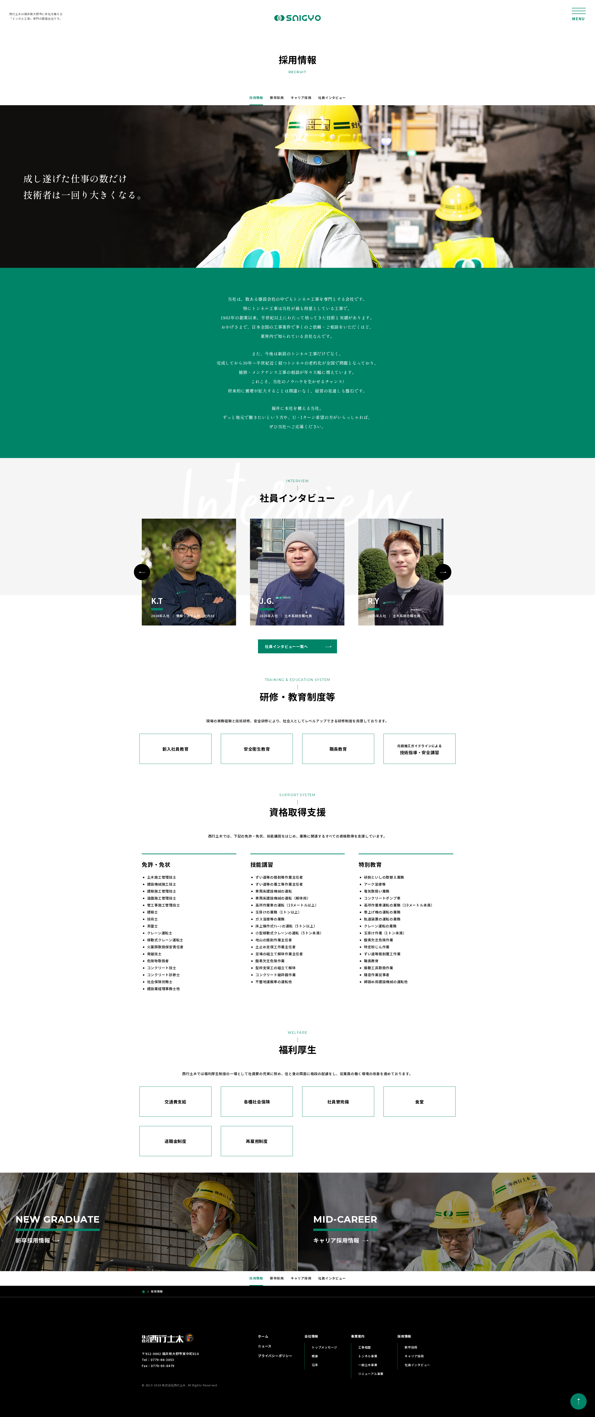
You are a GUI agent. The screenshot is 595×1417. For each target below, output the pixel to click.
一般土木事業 (367, 1365)
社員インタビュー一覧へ (286, 646)
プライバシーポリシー (275, 1355)
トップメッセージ (324, 1347)
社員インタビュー (332, 97)
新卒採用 (277, 97)
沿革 (315, 1365)
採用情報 (256, 97)
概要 (315, 1356)
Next (443, 572)
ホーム (263, 1336)
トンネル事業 (367, 1356)
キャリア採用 (301, 97)
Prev (142, 572)
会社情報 (311, 1336)
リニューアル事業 (370, 1373)
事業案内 (358, 1336)
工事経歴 (364, 1347)
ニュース (264, 1346)
